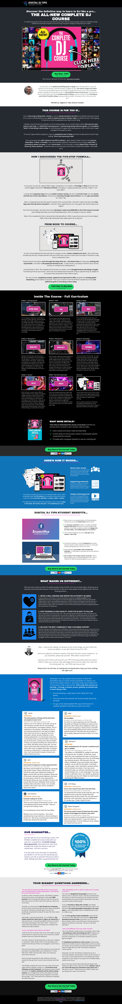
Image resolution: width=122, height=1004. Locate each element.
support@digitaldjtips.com (60, 999)
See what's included (73, 79)
